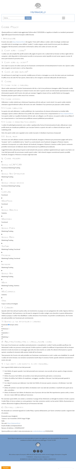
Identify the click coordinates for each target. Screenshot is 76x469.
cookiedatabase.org (39, 431)
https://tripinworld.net (18, 42)
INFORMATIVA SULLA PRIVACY (37, 459)
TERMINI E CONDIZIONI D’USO (50, 459)
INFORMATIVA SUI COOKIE (25, 459)
